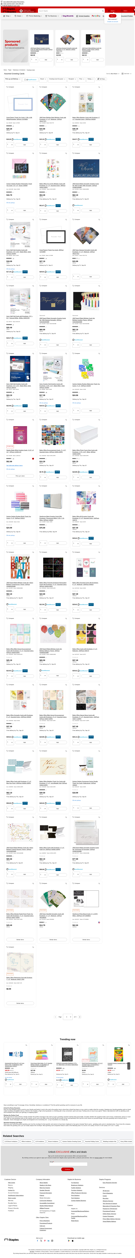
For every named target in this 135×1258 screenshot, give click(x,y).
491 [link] (46, 392)
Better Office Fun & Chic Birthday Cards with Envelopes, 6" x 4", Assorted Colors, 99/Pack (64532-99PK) (52, 185)
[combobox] (71, 10)
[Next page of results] (79, 1016)
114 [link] (13, 458)
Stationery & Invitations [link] (19, 70)
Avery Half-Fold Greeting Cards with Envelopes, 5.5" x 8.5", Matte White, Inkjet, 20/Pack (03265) (18, 251)
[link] (23, 2)
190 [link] (13, 392)
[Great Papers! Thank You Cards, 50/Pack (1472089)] (53, 235)
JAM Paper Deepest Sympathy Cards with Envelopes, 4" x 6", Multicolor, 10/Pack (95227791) (66, 49)
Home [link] (5, 70)
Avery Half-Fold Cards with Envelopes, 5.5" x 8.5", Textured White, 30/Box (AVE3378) (19, 317)
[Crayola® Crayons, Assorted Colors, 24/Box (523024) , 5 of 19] (118, 1054)
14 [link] (46, 258)
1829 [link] (115, 1068)
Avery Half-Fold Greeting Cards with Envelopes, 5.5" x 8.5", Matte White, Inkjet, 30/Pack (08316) (18, 385)
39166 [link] (12, 1068)
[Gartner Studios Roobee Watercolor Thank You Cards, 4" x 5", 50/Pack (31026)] (86, 369)
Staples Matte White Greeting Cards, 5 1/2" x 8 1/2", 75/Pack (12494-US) (20, 451)
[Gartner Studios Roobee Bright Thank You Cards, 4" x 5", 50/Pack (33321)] (20, 501)
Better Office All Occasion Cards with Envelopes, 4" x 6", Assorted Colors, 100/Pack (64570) (85, 518)
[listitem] (41, 47)
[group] (16, 1065)
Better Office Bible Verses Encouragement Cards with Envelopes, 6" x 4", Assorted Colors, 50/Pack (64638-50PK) (20, 650)
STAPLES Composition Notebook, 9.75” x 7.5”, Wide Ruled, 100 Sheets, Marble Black (67, 1064)
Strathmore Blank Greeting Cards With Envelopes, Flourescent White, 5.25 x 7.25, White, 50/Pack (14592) (51, 518)
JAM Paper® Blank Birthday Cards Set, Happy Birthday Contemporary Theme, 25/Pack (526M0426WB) (19, 584)
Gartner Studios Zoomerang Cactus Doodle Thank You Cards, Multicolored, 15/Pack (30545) (85, 783)
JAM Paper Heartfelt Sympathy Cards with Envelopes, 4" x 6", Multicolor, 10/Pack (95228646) (51, 915)
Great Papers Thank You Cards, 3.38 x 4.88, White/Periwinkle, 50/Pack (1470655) (19, 118)
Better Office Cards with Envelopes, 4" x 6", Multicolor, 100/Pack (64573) (85, 649)
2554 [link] (63, 1068)
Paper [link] (9, 70)
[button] (103, 11)
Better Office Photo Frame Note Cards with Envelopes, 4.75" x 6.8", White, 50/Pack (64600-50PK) (84, 452)
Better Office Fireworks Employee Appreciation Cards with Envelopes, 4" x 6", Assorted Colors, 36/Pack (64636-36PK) (53, 584)
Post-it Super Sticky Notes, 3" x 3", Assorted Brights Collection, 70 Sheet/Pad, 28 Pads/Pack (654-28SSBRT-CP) (41, 1065)
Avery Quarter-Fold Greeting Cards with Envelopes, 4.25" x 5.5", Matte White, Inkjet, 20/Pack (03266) (52, 385)
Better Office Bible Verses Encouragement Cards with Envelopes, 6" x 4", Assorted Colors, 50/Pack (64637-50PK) (53, 717)
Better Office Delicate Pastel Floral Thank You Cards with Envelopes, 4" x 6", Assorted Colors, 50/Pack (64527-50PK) (20, 915)
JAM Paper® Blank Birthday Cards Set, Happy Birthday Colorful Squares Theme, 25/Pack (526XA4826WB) (19, 849)
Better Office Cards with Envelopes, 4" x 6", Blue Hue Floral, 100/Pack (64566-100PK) (19, 782)
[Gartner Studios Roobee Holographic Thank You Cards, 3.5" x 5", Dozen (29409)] (20, 168)
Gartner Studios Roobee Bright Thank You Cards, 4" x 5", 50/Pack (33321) (18, 517)
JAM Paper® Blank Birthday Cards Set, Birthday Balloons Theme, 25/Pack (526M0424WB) (50, 650)
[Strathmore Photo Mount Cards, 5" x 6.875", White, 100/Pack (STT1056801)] (86, 899)
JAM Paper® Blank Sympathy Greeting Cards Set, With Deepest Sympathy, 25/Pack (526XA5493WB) (41, 49)
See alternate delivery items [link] (14, 465)
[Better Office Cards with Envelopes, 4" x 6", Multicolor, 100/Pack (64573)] (86, 634)
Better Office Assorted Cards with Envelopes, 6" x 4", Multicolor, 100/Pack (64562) (85, 583)
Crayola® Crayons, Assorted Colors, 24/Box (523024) (118, 1064)
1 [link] (88, 53)
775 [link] (13, 258)
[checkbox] (30, 79)
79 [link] (13, 324)
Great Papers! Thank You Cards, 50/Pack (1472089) (51, 251)
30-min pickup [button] (10, 202)
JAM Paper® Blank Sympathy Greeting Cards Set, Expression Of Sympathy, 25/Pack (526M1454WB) (85, 849)
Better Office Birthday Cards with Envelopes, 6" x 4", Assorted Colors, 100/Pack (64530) (86, 118)
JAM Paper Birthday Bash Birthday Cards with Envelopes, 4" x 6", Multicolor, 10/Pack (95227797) (52, 119)
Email (52, 1162)
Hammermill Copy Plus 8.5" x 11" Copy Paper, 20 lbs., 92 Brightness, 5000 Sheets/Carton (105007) (14, 1065)
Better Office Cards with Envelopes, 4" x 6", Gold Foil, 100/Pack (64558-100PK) (52, 848)
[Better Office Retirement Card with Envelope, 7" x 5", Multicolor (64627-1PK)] (20, 962)
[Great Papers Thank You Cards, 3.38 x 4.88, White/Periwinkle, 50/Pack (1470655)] (20, 102)
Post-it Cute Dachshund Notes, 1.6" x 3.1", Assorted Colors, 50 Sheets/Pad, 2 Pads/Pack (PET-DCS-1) (92, 1065)
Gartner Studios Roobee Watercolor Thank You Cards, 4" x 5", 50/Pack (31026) (86, 384)
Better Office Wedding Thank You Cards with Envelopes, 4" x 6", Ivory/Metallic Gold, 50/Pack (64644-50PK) (53, 783)
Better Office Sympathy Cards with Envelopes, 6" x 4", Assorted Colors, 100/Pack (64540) (19, 716)
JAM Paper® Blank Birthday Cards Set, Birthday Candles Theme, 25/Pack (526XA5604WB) (91, 49)
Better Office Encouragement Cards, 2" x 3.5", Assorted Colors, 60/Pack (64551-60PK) (52, 451)
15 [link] (13, 125)
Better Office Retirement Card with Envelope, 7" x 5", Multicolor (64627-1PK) (19, 978)
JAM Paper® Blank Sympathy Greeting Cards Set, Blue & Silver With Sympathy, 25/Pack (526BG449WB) (85, 185)
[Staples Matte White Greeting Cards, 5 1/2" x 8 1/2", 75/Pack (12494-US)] (20, 435)
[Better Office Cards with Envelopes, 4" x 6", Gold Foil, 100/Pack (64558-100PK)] (53, 832)
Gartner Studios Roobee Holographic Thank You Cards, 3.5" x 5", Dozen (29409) (19, 184)
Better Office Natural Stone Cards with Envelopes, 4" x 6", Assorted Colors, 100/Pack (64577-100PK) (85, 717)
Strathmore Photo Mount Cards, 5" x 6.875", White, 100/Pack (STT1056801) (85, 914)
